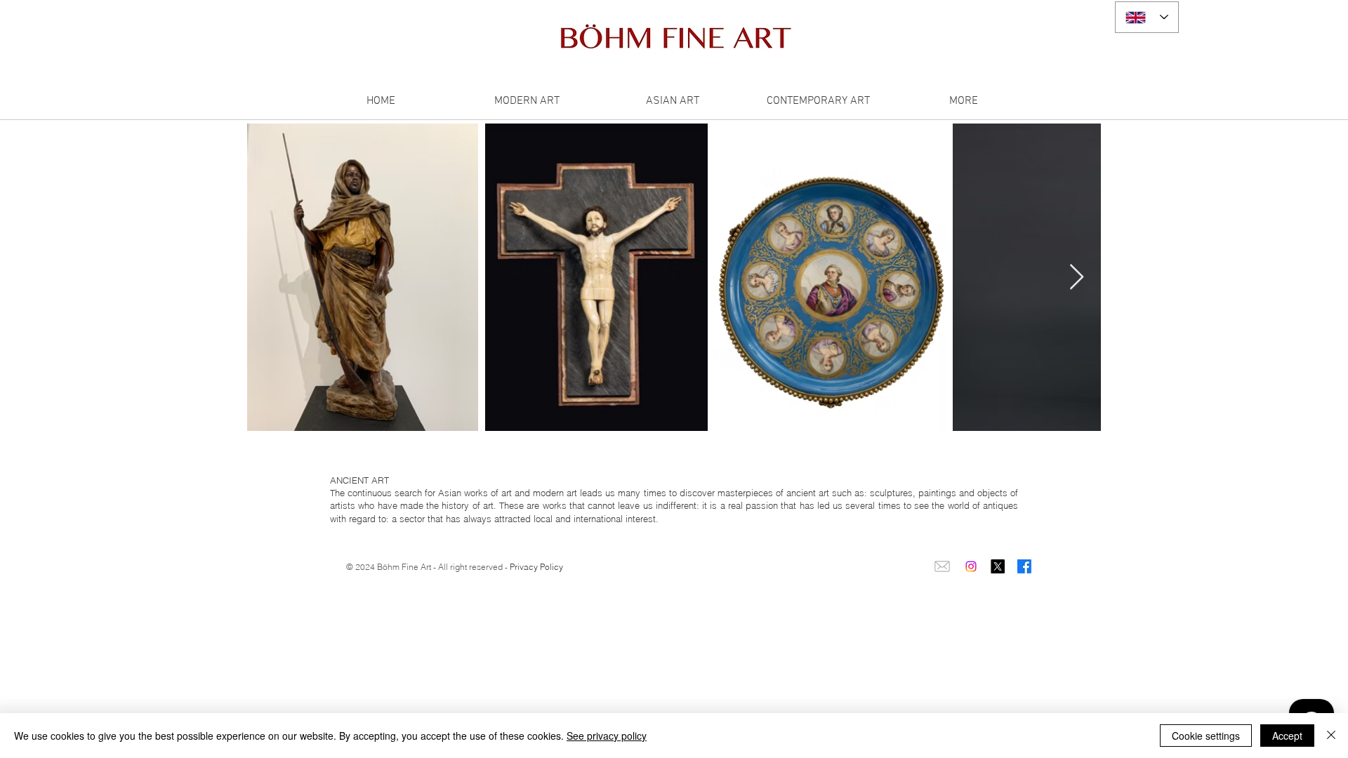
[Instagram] (971, 566)
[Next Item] (1077, 277)
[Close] (1331, 735)
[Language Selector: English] (1147, 17)
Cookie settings (1206, 736)
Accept (1287, 736)
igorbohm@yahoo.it (388, 588)
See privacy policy (607, 736)
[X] (998, 566)
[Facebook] (1024, 566)
